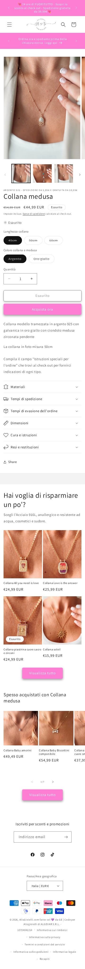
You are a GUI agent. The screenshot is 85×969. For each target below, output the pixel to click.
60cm (56, 241)
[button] (9, 24)
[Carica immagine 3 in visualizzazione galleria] (63, 173)
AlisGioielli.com (29, 919)
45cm (15, 241)
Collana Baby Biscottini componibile (54, 752)
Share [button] (12, 462)
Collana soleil (51, 649)
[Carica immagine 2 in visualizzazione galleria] (42, 173)
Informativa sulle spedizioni (31, 951)
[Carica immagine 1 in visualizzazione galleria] (21, 173)
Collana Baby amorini (18, 750)
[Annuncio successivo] (76, 8)
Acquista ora (42, 309)
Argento (17, 259)
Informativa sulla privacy (45, 937)
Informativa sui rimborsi (52, 930)
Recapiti (45, 958)
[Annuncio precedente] (9, 8)
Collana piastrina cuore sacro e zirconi (22, 651)
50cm (35, 241)
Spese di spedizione (34, 213)
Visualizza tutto (42, 673)
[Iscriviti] (66, 837)
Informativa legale (64, 951)
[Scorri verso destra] (80, 174)
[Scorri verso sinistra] (5, 174)
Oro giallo (44, 259)
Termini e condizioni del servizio (45, 944)
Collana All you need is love (21, 583)
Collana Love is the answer (60, 583)
